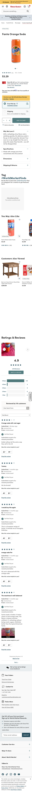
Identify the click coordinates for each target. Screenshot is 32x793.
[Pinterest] (15, 774)
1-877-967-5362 (6, 692)
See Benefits (10, 87)
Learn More (5, 730)
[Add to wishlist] (19, 219)
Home (2, 22)
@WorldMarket (6, 768)
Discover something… (10, 11)
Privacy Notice (20, 786)
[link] (29, 6)
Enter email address (10, 735)
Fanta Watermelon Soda (8, 240)
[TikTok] (7, 774)
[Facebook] (3, 774)
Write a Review (16, 372)
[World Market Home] (15, 6)
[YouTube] (19, 774)
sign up (26, 735)
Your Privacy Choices (16, 789)
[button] (8, 633)
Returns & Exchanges (8, 682)
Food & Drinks (9, 22)
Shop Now (14, 19)
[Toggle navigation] (2, 6)
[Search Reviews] (27, 408)
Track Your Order (6, 679)
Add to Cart (21, 120)
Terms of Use (4, 788)
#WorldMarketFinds (16, 768)
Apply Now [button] (18, 85)
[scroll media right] (27, 349)
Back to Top (16, 658)
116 (12, 72)
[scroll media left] (4, 349)
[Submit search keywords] (28, 11)
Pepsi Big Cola (26, 240)
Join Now (18, 2)
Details (12, 99)
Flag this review (6, 456)
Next (16, 662)
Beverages (17, 22)
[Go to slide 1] (15, 68)
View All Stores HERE (8, 707)
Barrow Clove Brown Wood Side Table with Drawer (10, 282)
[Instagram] (11, 774)
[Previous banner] (2, 2)
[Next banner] (30, 2)
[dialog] (16, 785)
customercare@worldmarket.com (11, 697)
